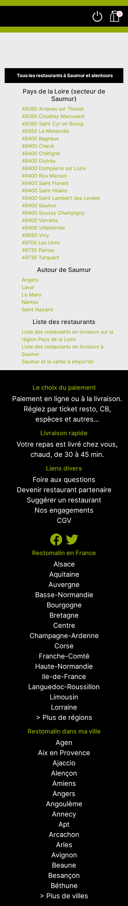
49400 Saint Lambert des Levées (61, 198)
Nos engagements (64, 510)
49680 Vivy (35, 235)
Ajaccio (64, 763)
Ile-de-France (64, 676)
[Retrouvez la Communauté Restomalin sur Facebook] (58, 539)
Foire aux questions (64, 479)
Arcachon (64, 834)
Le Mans (31, 294)
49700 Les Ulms (41, 242)
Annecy (64, 814)
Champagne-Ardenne (64, 636)
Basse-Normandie (64, 595)
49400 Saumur (39, 205)
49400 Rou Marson (44, 176)
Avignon (64, 855)
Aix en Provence (64, 753)
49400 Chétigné (41, 153)
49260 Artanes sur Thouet (53, 109)
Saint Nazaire (37, 309)
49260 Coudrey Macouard (53, 116)
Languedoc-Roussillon (64, 687)
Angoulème (64, 804)
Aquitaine (64, 574)
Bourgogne (64, 605)
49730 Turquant (40, 257)
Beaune (64, 865)
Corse (64, 646)
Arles (64, 845)
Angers (30, 280)
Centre (64, 625)
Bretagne (64, 615)
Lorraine (64, 707)
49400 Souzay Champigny (53, 213)
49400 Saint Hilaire (44, 190)
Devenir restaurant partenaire (64, 490)
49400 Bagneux (40, 138)
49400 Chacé (38, 146)
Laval (28, 287)
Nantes (30, 302)
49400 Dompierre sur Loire (54, 168)
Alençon (64, 773)
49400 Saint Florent (45, 183)
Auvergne (64, 584)
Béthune (64, 886)
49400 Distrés (38, 161)
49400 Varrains (40, 220)
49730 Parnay (38, 250)
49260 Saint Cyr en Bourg (52, 123)
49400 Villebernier (43, 228)
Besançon (64, 875)
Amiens (64, 783)
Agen (64, 742)
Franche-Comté (64, 656)
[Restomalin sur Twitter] (72, 539)
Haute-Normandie (64, 666)
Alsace (64, 564)
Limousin (64, 697)
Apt (64, 824)
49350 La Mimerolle (45, 131)
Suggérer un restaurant (64, 500)
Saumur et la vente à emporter (58, 361)
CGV (64, 520)
